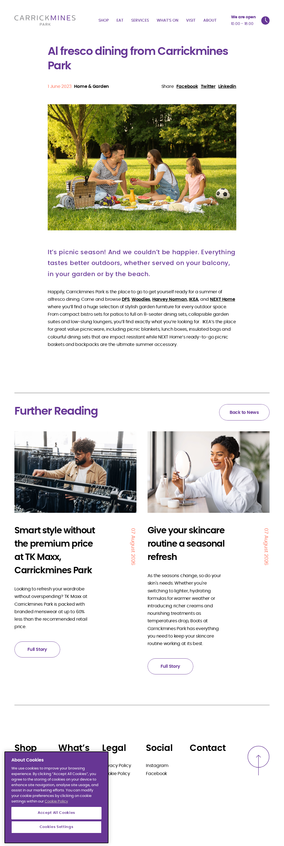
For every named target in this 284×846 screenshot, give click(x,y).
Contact (207, 748)
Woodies (140, 299)
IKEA (193, 299)
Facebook (156, 773)
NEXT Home (222, 299)
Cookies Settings (56, 827)
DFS (126, 299)
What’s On (167, 20)
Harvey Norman (169, 299)
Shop (103, 20)
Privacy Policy (116, 765)
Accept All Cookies (56, 813)
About (210, 20)
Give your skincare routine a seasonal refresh (186, 544)
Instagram (157, 765)
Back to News (244, 412)
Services (140, 20)
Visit (191, 20)
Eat (119, 20)
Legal (114, 748)
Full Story (37, 649)
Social (159, 748)
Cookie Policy (116, 773)
